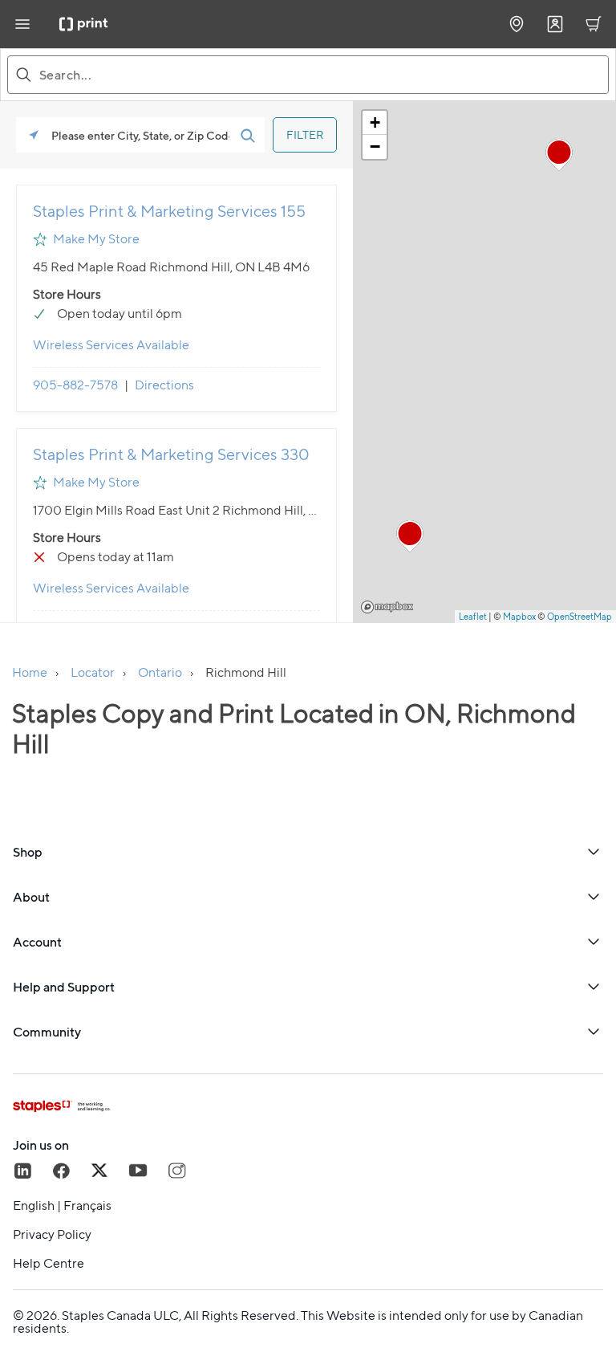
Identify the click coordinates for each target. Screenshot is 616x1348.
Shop (28, 852)
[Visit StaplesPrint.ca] (83, 24)
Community (47, 1032)
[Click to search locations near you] (33, 135)
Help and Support (64, 987)
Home (29, 672)
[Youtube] (138, 1170)
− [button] (375, 146)
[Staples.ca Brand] (308, 1106)
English (34, 1205)
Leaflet (473, 616)
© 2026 (35, 1315)
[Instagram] (176, 1170)
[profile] (555, 24)
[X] (99, 1170)
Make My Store (96, 238)
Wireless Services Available (111, 344)
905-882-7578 (75, 385)
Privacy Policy (52, 1234)
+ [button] (375, 122)
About (31, 897)
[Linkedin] (22, 1170)
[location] (516, 24)
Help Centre (48, 1263)
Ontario (160, 672)
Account (37, 942)
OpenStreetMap (579, 616)
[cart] (593, 24)
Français (87, 1205)
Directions (164, 385)
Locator (93, 672)
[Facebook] (61, 1170)
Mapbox (387, 607)
